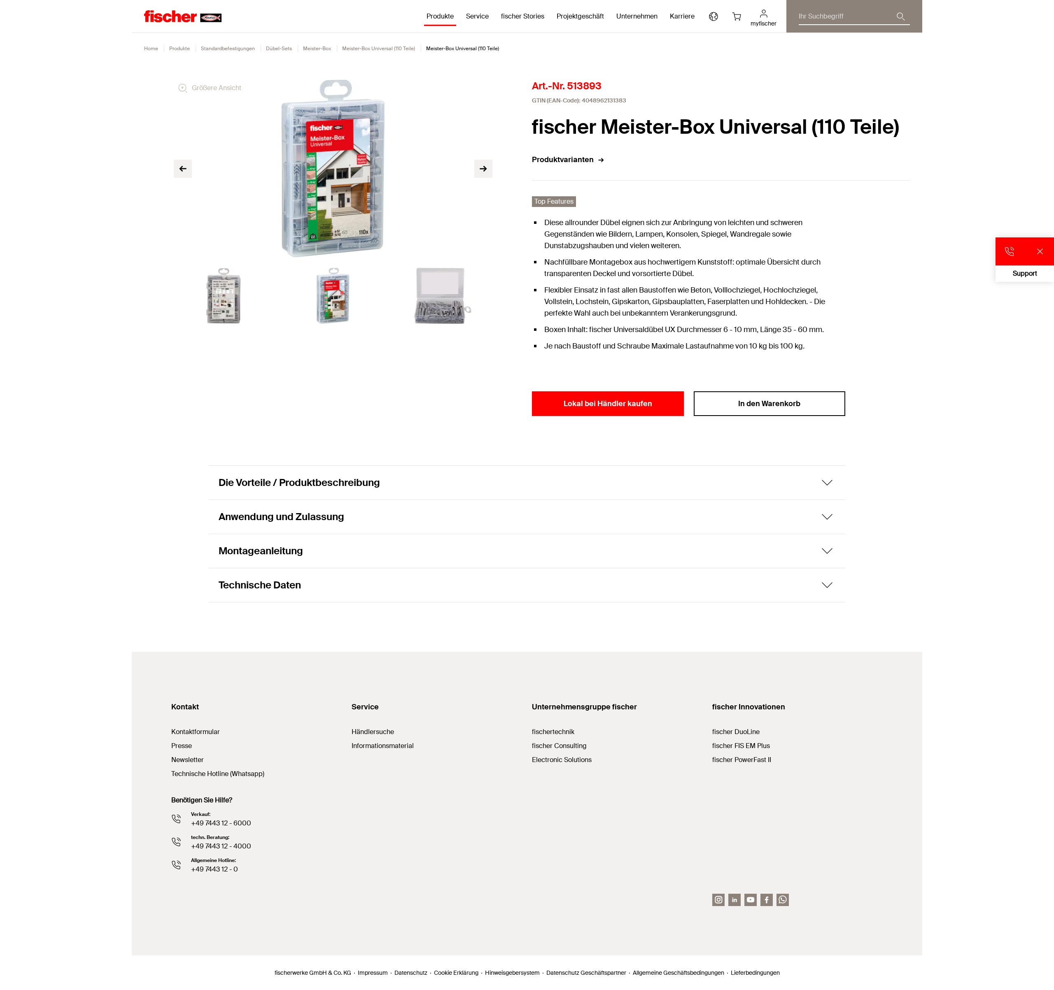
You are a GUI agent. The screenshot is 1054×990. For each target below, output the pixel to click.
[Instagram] (718, 900)
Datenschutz (410, 972)
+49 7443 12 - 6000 (221, 823)
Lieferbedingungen (755, 972)
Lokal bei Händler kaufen (608, 404)
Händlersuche (373, 731)
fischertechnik (553, 731)
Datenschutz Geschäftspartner (586, 972)
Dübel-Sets (279, 48)
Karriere (682, 16)
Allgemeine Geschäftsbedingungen (678, 972)
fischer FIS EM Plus (741, 745)
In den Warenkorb (769, 404)
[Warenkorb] (737, 16)
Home (151, 48)
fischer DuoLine (736, 731)
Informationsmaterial (383, 745)
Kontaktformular (195, 731)
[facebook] (766, 900)
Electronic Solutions (562, 759)
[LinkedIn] (734, 900)
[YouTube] (750, 900)
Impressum (373, 972)
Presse (181, 745)
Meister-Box (317, 48)
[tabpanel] (223, 296)
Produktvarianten (563, 160)
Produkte (179, 48)
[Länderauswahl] (713, 16)
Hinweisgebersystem (512, 972)
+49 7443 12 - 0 (214, 869)
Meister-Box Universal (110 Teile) (378, 48)
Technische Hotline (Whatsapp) (217, 773)
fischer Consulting (559, 745)
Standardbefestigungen (228, 48)
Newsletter (187, 759)
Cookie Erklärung (456, 972)
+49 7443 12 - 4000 (221, 846)
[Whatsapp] (783, 900)
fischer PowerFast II (741, 759)
